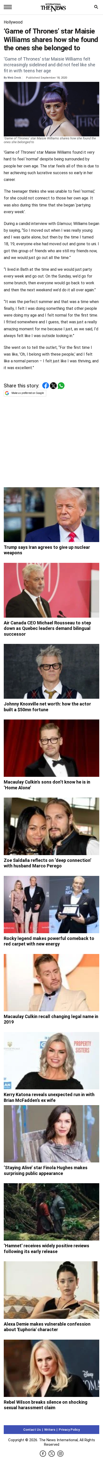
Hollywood (13, 22)
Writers (49, 1429)
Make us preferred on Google (28, 393)
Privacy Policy (69, 1429)
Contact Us (32, 1429)
